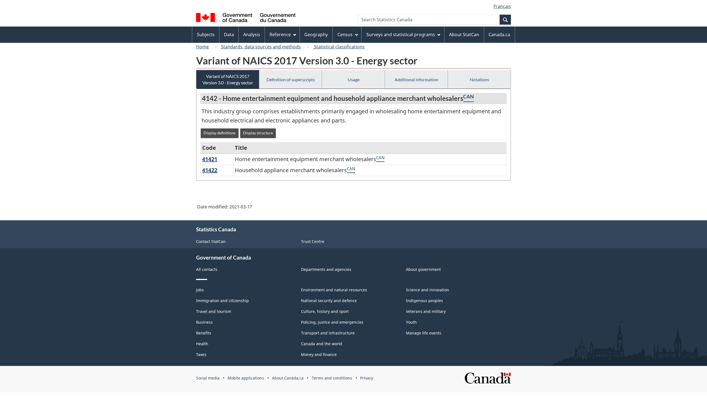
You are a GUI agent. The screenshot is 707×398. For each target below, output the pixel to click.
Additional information (416, 79)
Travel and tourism (213, 311)
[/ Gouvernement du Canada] (246, 18)
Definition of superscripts (291, 79)
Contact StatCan (211, 241)
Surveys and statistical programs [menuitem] (400, 35)
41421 (209, 159)
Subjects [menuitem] (206, 35)
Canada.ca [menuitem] (499, 35)
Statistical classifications (339, 47)
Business (204, 322)
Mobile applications (246, 378)
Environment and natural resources (334, 289)
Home (202, 47)
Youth (411, 322)
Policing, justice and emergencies (332, 322)
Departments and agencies (326, 269)
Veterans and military (426, 311)
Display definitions (220, 132)
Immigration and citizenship (222, 300)
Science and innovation (427, 289)
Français (502, 6)
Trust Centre (312, 241)
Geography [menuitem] (316, 35)
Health (202, 343)
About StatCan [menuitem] (464, 35)
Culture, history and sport (325, 311)
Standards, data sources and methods (261, 47)
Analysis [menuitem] (251, 35)
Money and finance (319, 354)
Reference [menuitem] (280, 35)
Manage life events (423, 333)
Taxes (201, 354)
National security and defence (329, 300)
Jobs (200, 289)
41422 (209, 170)
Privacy (366, 378)
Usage (354, 79)
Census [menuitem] (345, 35)
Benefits (203, 333)
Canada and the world (321, 343)
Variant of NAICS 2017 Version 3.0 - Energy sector (227, 79)
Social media (208, 378)
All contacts (206, 269)
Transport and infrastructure (328, 333)
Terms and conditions (332, 378)
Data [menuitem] (229, 35)
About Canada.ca (288, 378)
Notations (479, 79)
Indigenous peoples (424, 300)
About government (423, 269)
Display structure (258, 132)
